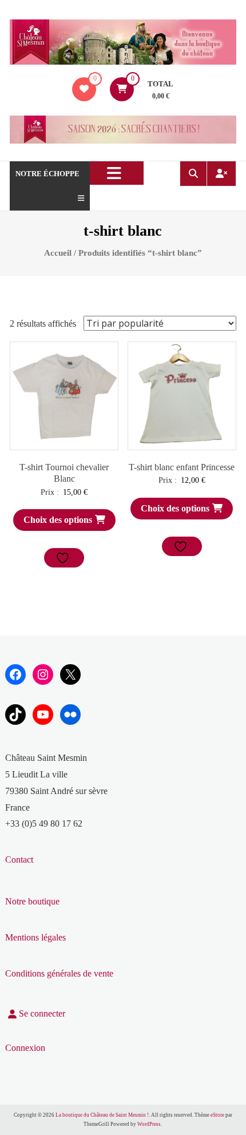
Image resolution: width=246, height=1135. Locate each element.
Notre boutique (32, 901)
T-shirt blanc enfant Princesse (182, 467)
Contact (19, 859)
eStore (217, 1115)
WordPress (149, 1124)
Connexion (25, 1048)
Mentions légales (35, 937)
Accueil (58, 252)
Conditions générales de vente (59, 973)
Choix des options (57, 520)
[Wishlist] (84, 89)
